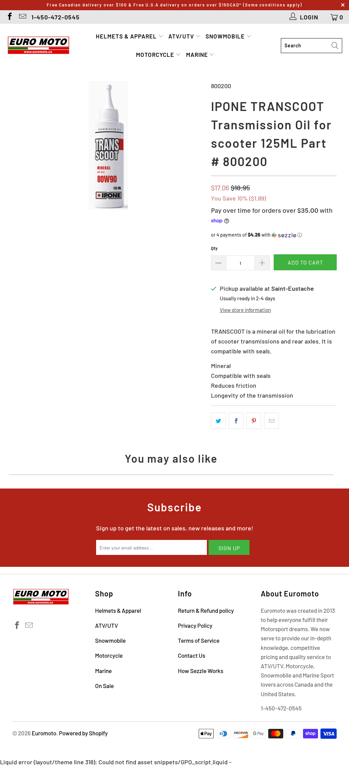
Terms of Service (198, 640)
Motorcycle (156, 54)
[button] (274, 235)
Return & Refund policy (206, 610)
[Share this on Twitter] (218, 421)
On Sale (104, 685)
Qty (214, 248)
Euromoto (44, 733)
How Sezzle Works (200, 670)
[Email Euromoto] (22, 17)
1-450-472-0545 (55, 17)
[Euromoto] (38, 45)
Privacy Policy (195, 625)
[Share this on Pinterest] (253, 421)
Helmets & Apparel (127, 36)
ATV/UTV (181, 36)
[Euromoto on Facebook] (9, 17)
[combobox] (311, 45)
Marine (197, 54)
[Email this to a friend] (271, 421)
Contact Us (191, 655)
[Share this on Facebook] (236, 421)
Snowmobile (226, 36)
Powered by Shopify (83, 733)
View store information (245, 310)
